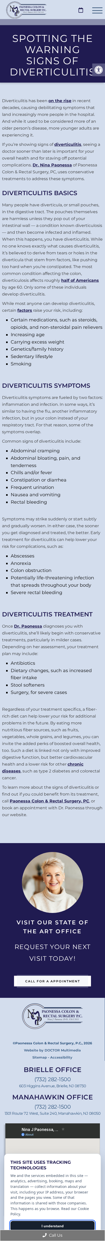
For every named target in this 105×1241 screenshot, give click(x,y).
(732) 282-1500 (52, 1079)
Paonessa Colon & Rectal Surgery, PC (49, 801)
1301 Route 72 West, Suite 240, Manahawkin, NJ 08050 (53, 1113)
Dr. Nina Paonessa (52, 165)
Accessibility (61, 1057)
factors (24, 310)
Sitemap (39, 1057)
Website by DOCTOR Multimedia (52, 1050)
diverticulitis (67, 144)
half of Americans (80, 280)
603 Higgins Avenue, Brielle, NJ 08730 (52, 1086)
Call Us (55, 1235)
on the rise (59, 100)
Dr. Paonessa (28, 626)
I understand (53, 1226)
